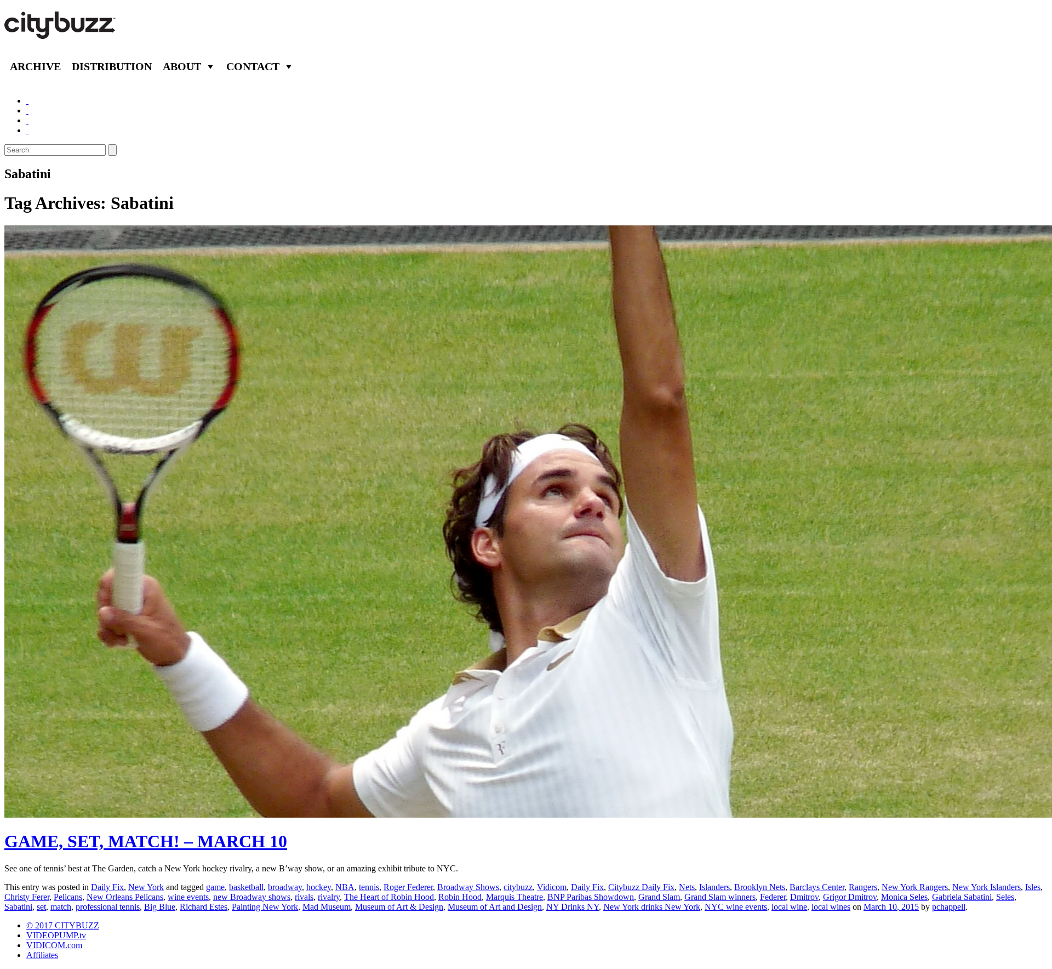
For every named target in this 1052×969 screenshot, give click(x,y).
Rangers (863, 887)
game (215, 887)
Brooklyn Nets (759, 887)
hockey (318, 887)
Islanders (714, 887)
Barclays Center (817, 887)
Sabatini (18, 906)
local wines (830, 906)
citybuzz (518, 887)
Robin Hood (460, 897)
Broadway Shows (468, 887)
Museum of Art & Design (399, 906)
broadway (285, 887)
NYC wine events (736, 906)
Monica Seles (904, 897)
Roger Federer (408, 887)
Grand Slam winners (720, 897)
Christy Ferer (26, 897)
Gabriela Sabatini (962, 897)
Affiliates (42, 955)
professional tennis (108, 906)
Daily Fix (107, 887)
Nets (687, 887)
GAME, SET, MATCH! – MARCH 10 (145, 841)
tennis (369, 887)
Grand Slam (659, 897)
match (60, 906)
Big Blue (159, 906)
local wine (789, 906)
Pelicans (68, 897)
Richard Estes (203, 906)
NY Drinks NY (572, 906)
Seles (1005, 897)
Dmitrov (804, 897)
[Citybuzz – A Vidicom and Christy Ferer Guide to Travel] (60, 33)
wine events (188, 897)
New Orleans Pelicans (125, 897)
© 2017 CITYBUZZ (62, 925)
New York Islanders (986, 887)
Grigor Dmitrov (850, 897)
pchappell (948, 906)
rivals (304, 897)
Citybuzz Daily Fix (641, 887)
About (182, 66)
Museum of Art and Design (495, 906)
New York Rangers (915, 887)
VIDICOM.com (54, 945)
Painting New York (265, 906)
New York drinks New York (651, 906)
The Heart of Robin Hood (389, 897)
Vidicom (552, 887)
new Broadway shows (251, 897)
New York (146, 887)
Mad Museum (326, 906)
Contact (252, 66)
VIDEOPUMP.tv (56, 935)
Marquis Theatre (514, 897)
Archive (35, 66)
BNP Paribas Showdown (590, 897)
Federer (773, 897)
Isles (1032, 887)
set (41, 906)
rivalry (329, 897)
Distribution (112, 66)
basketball (246, 887)
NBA (345, 887)
